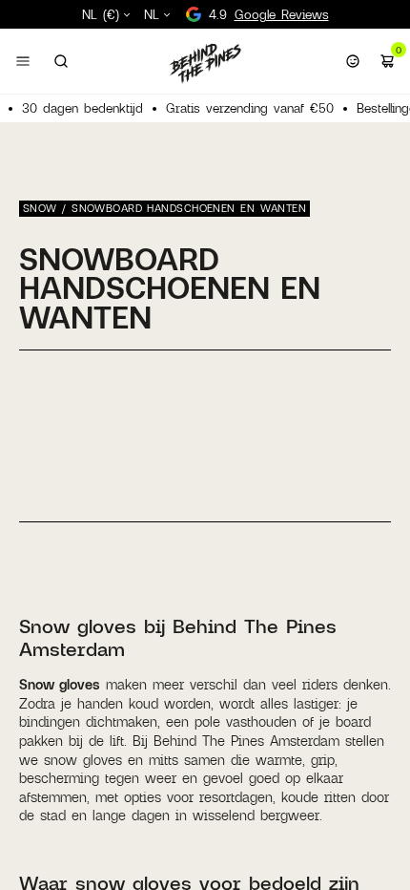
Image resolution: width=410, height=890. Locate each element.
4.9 (269, 14)
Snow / (47, 207)
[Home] (205, 63)
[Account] (353, 61)
